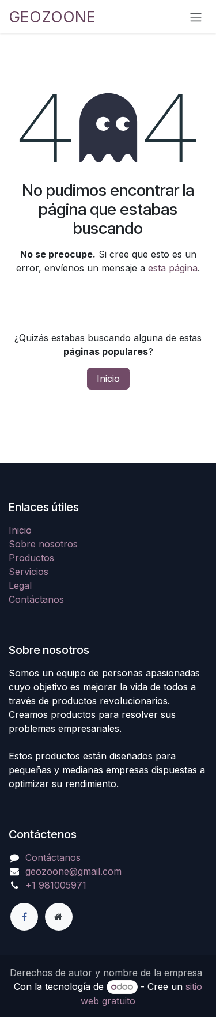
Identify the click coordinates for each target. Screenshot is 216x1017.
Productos (31, 558)
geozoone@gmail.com (73, 871)
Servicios (28, 571)
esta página (173, 268)
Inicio (108, 378)
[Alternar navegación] (195, 17)
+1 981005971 (55, 885)
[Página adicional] (59, 917)
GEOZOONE (52, 16)
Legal (20, 585)
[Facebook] (24, 917)
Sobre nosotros (43, 544)
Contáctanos (36, 599)
